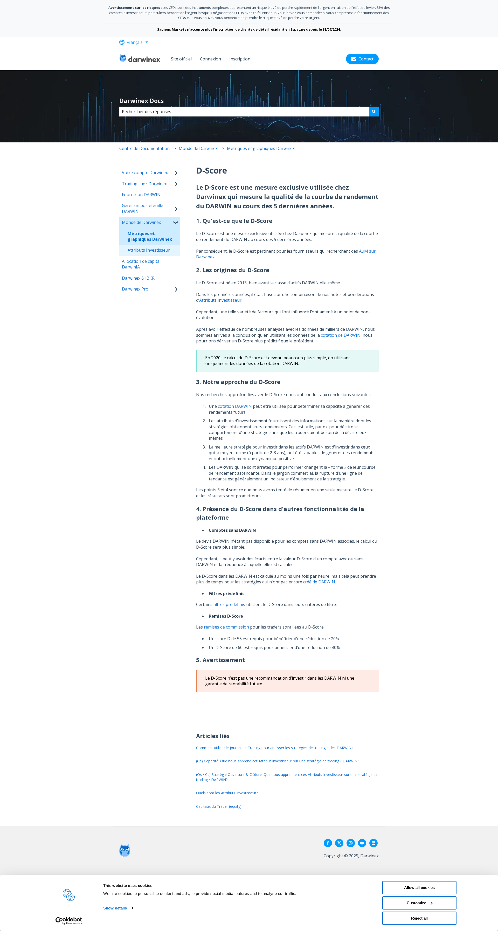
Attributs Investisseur (220, 300)
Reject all (419, 918)
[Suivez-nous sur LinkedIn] (373, 843)
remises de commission (226, 627)
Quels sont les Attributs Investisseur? (227, 792)
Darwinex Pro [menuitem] (135, 289)
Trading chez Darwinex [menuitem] (144, 184)
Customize (416, 903)
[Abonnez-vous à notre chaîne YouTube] (362, 843)
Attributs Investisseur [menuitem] (149, 250)
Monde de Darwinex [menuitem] (141, 222)
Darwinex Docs (141, 100)
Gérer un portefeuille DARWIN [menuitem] (142, 208)
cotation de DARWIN (341, 335)
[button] (176, 173)
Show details (115, 908)
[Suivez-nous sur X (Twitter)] (339, 843)
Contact (366, 59)
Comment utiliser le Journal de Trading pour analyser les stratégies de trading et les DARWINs (274, 747)
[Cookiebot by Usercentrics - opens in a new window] (69, 921)
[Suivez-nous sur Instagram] (351, 843)
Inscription (239, 59)
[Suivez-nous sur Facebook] (328, 843)
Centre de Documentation (144, 148)
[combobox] (244, 111)
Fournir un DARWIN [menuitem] (141, 194)
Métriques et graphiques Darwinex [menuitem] (150, 236)
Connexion (210, 59)
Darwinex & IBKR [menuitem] (138, 278)
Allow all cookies (419, 887)
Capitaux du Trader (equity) (218, 806)
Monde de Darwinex (198, 148)
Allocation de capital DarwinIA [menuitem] (141, 264)
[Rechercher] (374, 111)
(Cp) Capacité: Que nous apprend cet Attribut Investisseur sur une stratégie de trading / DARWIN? (277, 760)
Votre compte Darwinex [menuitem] (145, 172)
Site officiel (181, 59)
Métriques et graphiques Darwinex (261, 148)
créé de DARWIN (319, 582)
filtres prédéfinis (229, 604)
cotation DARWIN (235, 406)
